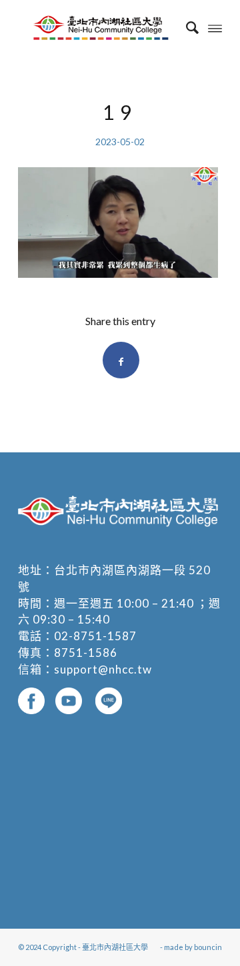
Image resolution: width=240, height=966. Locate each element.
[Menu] (215, 27)
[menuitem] (186, 27)
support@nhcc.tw (103, 669)
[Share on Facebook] (121, 360)
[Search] (186, 27)
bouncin (208, 947)
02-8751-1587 (95, 636)
